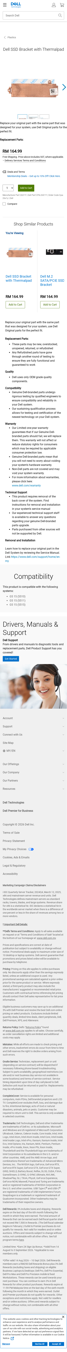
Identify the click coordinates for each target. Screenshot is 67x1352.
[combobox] (33, 15)
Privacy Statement (14, 841)
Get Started (11, 658)
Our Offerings (11, 764)
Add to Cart (26, 188)
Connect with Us (12, 734)
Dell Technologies (13, 802)
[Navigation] (5, 5)
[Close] (63, 1317)
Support (7, 726)
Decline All (39, 1344)
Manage (6, 1344)
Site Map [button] (8, 743)
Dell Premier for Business (18, 810)
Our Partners (10, 780)
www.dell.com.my (46, 938)
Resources (9, 788)
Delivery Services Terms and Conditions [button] (25, 160)
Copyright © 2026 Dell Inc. (18, 824)
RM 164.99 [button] (12, 151)
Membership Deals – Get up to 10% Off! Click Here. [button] (33, 176)
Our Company (11, 772)
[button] (54, 5)
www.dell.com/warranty (26, 485)
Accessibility (10, 873)
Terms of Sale (11, 832)
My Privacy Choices (15, 849)
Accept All (56, 1344)
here (21, 1239)
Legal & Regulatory (14, 865)
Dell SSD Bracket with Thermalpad (19, 278)
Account (8, 718)
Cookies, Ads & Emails (16, 857)
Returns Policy (33, 1027)
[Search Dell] (60, 15)
